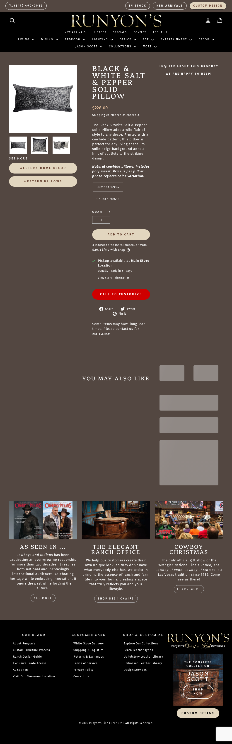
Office (126, 39)
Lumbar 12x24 (108, 187)
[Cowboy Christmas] (189, 520)
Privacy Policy (83, 669)
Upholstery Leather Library (143, 656)
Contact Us (81, 676)
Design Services (135, 669)
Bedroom (73, 39)
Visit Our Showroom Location (34, 676)
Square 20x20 (108, 199)
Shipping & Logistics (88, 650)
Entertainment (174, 39)
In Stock (137, 5)
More (148, 46)
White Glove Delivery (88, 643)
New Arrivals (170, 5)
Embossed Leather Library (143, 663)
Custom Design (208, 5)
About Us (160, 32)
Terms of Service (85, 663)
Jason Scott (87, 46)
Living (24, 39)
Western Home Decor (43, 168)
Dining (48, 39)
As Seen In (20, 669)
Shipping (98, 115)
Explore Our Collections (141, 643)
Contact (140, 32)
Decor (204, 39)
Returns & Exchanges (88, 656)
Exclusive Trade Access (29, 663)
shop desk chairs (116, 598)
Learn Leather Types (138, 650)
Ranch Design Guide (27, 656)
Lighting (100, 39)
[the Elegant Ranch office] (116, 520)
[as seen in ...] (43, 520)
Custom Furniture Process (31, 650)
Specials (120, 32)
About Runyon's (24, 643)
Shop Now (198, 691)
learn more (189, 589)
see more (43, 598)
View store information (114, 277)
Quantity (101, 211)
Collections (121, 46)
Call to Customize (121, 294)
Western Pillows (43, 181)
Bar (146, 39)
